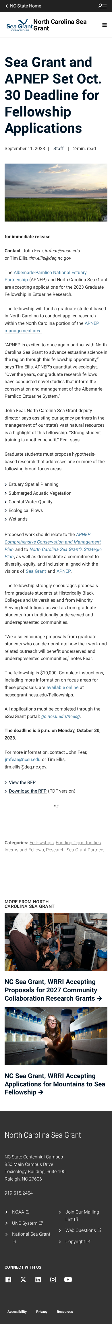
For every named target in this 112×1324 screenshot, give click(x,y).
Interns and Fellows (24, 850)
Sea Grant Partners (86, 850)
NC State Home (25, 6)
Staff (58, 148)
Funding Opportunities (78, 842)
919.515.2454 (19, 1193)
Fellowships (42, 842)
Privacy (41, 1312)
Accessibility (17, 1312)
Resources (65, 1312)
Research (55, 850)
